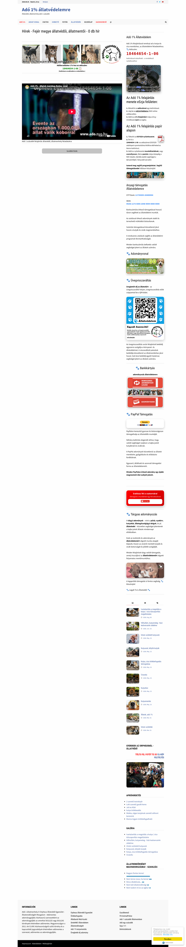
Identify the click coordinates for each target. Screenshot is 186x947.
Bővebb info (168, 934)
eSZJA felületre (142, 111)
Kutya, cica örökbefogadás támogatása (142, 852)
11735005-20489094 (144, 195)
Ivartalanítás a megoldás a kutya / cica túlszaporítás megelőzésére (151, 611)
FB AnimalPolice (126, 916)
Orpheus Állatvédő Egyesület (81, 912)
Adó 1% (22, 22)
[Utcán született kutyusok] (132, 635)
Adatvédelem (36, 943)
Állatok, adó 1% (147, 714)
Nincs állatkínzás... (134, 882)
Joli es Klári (131, 807)
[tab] (132, 603)
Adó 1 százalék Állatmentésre (131, 919)
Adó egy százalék (126, 922)
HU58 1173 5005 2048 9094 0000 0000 (143, 204)
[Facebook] (157, 1)
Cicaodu (144, 675)
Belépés (45, 2)
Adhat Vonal (34, 22)
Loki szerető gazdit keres (136, 804)
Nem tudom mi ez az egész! (137, 887)
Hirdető (55, 22)
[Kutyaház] (132, 688)
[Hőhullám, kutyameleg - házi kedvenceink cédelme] (132, 623)
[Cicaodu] (132, 675)
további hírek (72, 151)
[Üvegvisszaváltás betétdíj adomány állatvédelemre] (145, 318)
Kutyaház (144, 688)
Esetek (46, 22)
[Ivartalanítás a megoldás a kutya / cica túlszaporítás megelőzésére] (132, 609)
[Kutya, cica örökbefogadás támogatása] (132, 662)
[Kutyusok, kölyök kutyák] (132, 648)
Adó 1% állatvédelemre (46, 9)
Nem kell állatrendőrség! (136, 885)
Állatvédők (76, 22)
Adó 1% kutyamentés (79, 929)
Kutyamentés (146, 701)
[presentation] (132, 603)
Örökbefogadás (76, 916)
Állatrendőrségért (77, 926)
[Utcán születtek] (132, 727)
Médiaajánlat (47, 943)
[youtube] (162, 1)
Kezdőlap (88, 22)
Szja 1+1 (123, 926)
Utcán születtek (147, 727)
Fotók (65, 22)
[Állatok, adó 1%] (132, 715)
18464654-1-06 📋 (72, 68)
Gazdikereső (124, 912)
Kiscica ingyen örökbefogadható (139, 819)
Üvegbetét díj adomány (79, 932)
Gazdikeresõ (101, 22)
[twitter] (160, 1)
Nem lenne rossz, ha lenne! (137, 879)
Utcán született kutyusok (150, 635)
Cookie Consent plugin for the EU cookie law (167, 943)
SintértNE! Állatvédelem (79, 922)
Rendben (167, 939)
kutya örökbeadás (133, 810)
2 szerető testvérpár (134, 801)
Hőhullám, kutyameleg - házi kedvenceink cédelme (152, 624)
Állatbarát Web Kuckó (79, 919)
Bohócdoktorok (125, 929)
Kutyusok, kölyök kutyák (150, 648)
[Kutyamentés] (132, 701)
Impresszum (26, 943)
